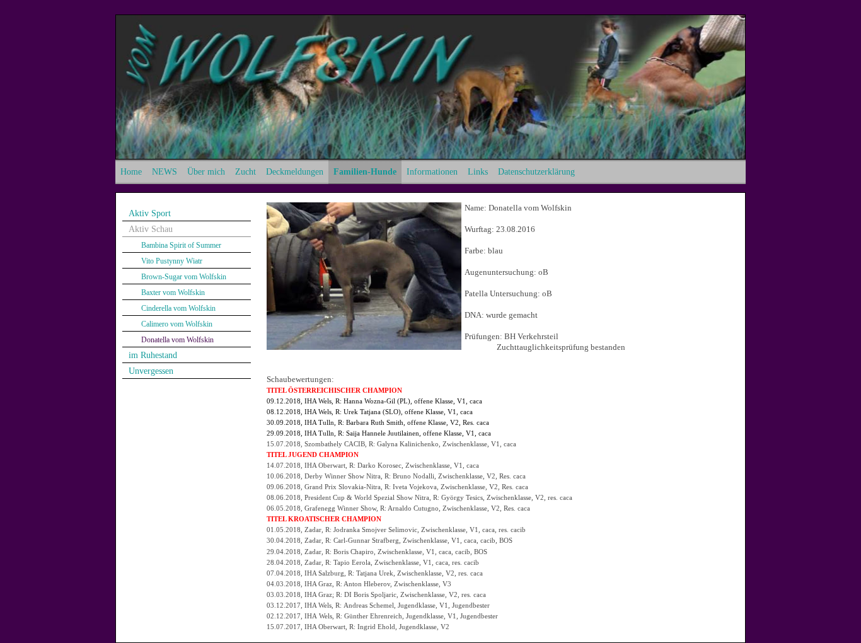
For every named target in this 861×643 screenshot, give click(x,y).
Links (478, 172)
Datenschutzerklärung (536, 172)
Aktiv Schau (151, 229)
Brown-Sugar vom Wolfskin (183, 276)
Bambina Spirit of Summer (181, 245)
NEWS (164, 172)
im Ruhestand (153, 355)
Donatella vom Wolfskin (177, 339)
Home (131, 172)
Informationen (432, 172)
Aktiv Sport (150, 213)
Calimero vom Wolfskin (176, 324)
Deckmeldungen (294, 172)
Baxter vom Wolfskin (173, 292)
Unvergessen (151, 371)
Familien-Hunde (364, 172)
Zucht (245, 172)
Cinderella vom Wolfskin (178, 308)
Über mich (206, 172)
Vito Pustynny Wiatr (171, 261)
